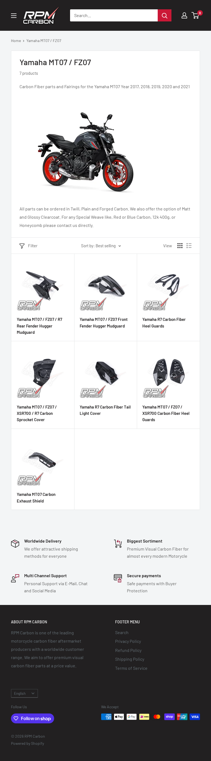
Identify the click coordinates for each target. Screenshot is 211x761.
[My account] (184, 15)
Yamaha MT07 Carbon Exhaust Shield (36, 497)
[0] (195, 15)
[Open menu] (13, 15)
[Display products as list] (189, 245)
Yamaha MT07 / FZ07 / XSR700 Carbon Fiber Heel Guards (166, 413)
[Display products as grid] (179, 245)
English (20, 693)
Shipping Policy (129, 659)
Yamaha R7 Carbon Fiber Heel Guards (164, 322)
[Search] (164, 15)
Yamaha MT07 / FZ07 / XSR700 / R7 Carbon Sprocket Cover (37, 413)
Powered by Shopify (27, 743)
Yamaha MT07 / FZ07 (43, 40)
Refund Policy (128, 650)
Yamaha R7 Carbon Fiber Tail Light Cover (105, 410)
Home (16, 40)
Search (122, 632)
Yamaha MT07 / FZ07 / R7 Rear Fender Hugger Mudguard (39, 326)
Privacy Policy (128, 641)
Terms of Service (131, 668)
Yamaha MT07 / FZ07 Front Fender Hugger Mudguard (104, 322)
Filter (32, 245)
